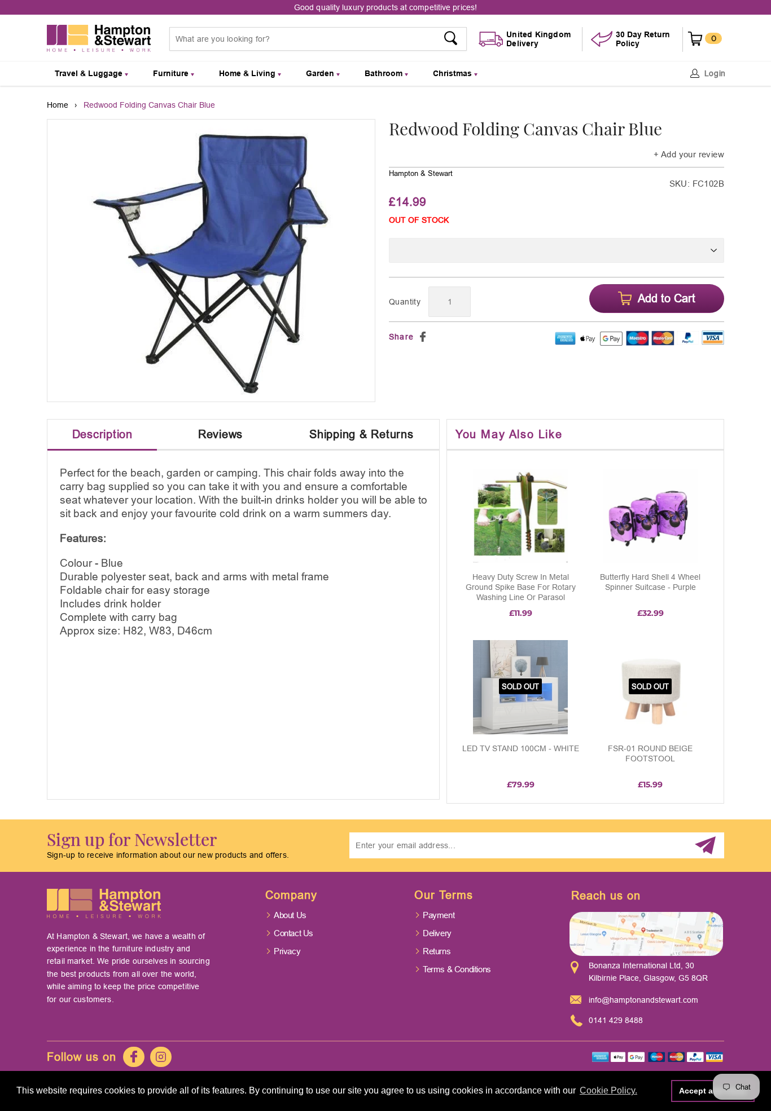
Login (715, 73)
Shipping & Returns (361, 433)
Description (102, 433)
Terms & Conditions (457, 969)
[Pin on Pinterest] (436, 336)
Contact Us (293, 933)
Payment (438, 915)
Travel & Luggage (90, 73)
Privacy (287, 951)
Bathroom (385, 73)
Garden (321, 73)
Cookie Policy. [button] (608, 1090)
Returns (436, 951)
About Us (290, 915)
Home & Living (248, 73)
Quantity (404, 301)
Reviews (220, 433)
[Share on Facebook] (423, 336)
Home (57, 104)
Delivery (437, 933)
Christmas (453, 73)
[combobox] (318, 39)
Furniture (172, 73)
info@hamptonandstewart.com (643, 999)
